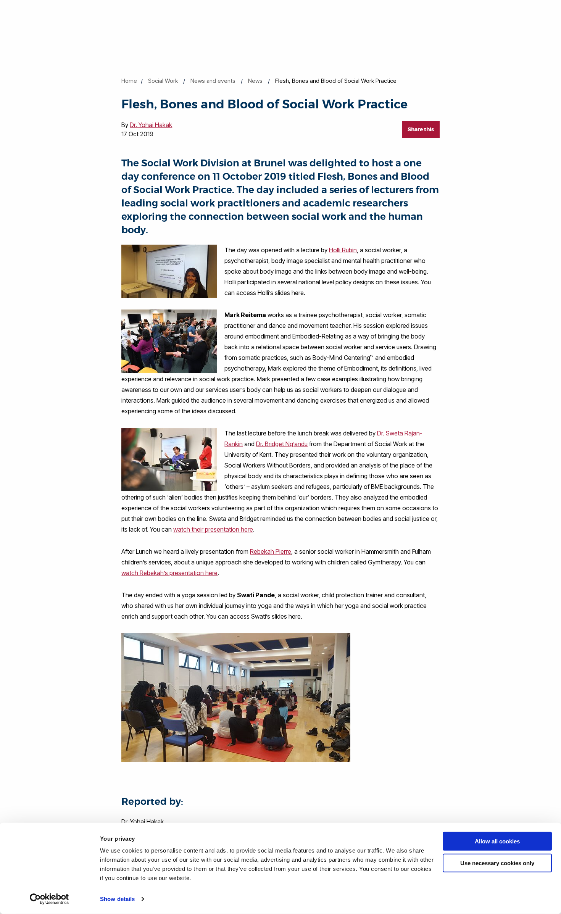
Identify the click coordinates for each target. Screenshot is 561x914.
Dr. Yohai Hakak (151, 125)
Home (129, 80)
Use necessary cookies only (497, 862)
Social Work (163, 80)
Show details (117, 899)
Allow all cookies (497, 841)
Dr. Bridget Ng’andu (282, 444)
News (255, 80)
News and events (212, 80)
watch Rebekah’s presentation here (169, 573)
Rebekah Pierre (270, 551)
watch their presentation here (213, 529)
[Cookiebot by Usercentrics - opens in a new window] (49, 899)
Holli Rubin (343, 250)
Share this (421, 129)
